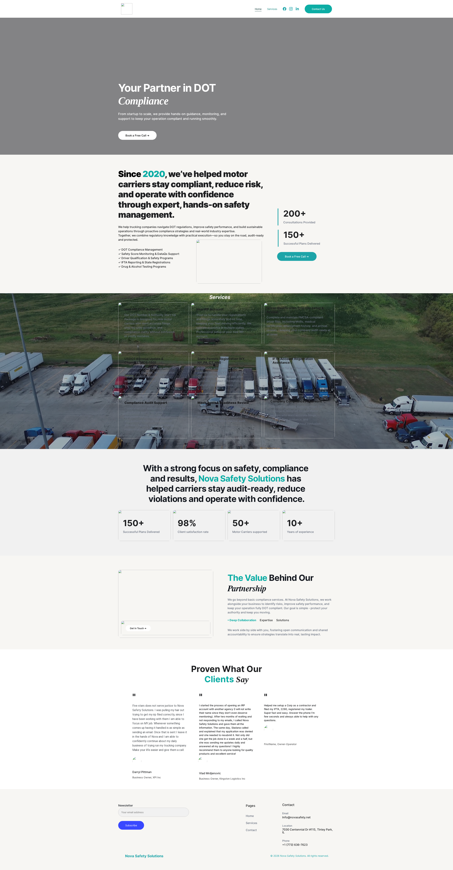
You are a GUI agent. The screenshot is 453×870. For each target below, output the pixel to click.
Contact (251, 830)
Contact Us (318, 8)
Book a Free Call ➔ (137, 135)
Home (258, 8)
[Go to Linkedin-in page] (297, 9)
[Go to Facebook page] (286, 9)
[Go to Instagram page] (292, 9)
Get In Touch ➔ (138, 628)
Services (272, 8)
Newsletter (125, 805)
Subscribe (131, 825)
